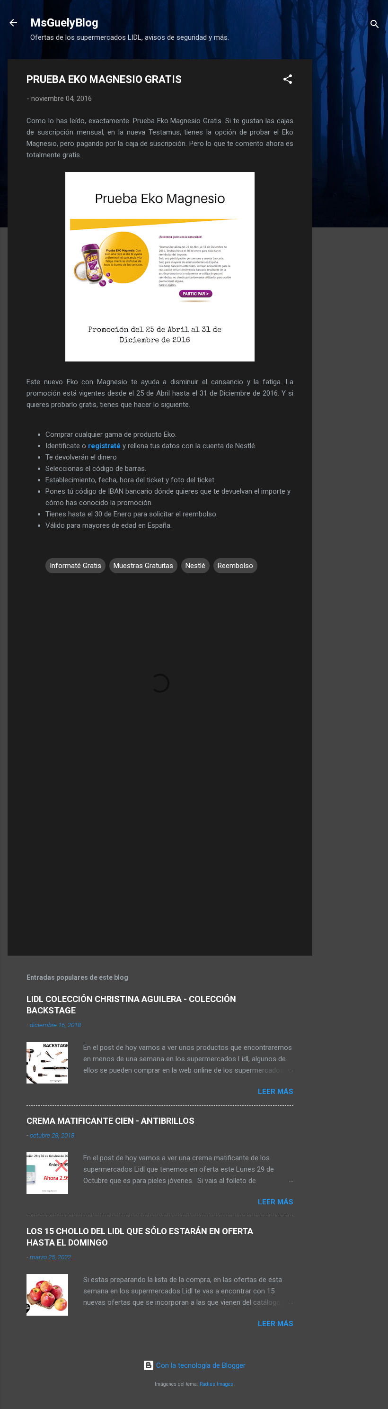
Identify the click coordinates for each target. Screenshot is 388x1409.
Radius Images (216, 1384)
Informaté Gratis (75, 565)
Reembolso (235, 565)
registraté (104, 446)
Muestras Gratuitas (143, 565)
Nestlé (195, 565)
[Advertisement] (350, 201)
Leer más (275, 1091)
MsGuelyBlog (64, 22)
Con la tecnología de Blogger (200, 1365)
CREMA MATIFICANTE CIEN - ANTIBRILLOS (110, 1121)
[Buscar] (374, 25)
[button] (287, 80)
